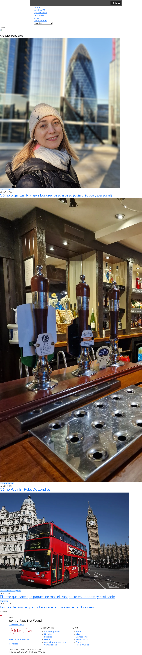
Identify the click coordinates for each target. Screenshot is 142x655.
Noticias (4, 601)
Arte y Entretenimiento (55, 642)
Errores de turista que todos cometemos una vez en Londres (47, 607)
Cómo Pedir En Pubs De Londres (25, 489)
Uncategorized (7, 189)
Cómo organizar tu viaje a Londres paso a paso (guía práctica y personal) (56, 195)
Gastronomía (82, 637)
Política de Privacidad (19, 639)
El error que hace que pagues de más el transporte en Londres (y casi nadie (57, 596)
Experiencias (82, 639)
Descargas (39, 15)
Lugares (17, 591)
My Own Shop (40, 13)
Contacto (13, 644)
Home (37, 7)
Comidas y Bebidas (53, 631)
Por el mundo (40, 21)
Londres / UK (40, 10)
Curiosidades (6, 591)
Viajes (36, 18)
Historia (48, 639)
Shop (78, 642)
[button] (115, 3)
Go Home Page (16, 625)
